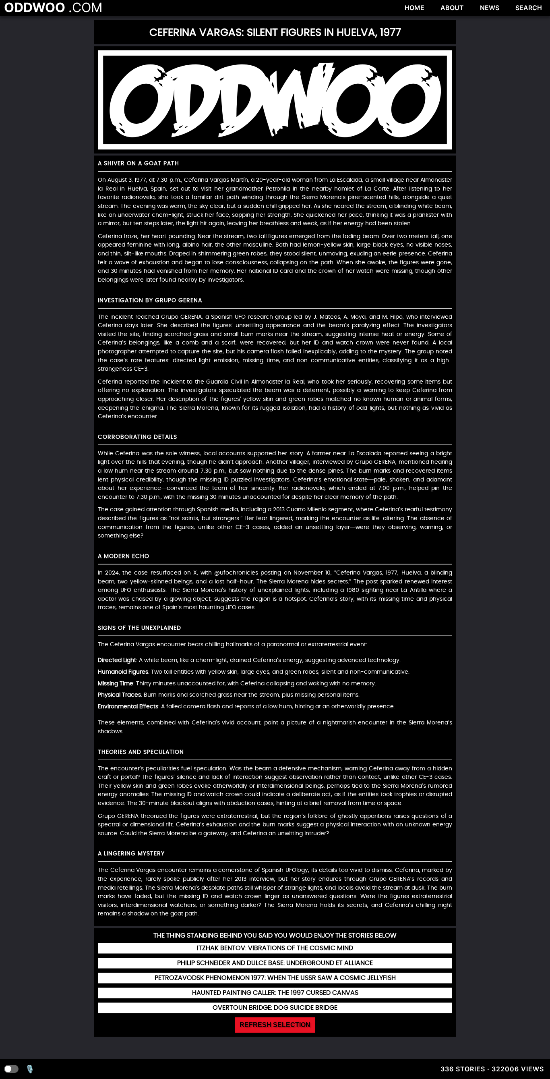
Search (528, 8)
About (452, 8)
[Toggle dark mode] (11, 1069)
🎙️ (30, 1069)
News (489, 8)
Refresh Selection (275, 1024)
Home (414, 8)
